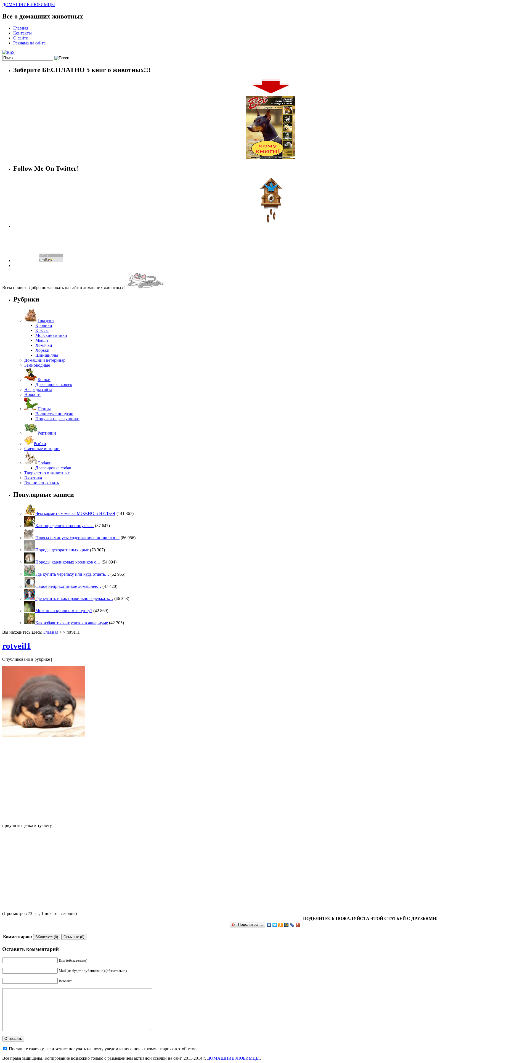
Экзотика (33, 477)
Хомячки (43, 345)
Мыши (41, 340)
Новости (32, 394)
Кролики (43, 325)
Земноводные (37, 365)
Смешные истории (42, 448)
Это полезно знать (41, 482)
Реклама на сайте (29, 43)
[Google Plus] (298, 925)
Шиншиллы (46, 355)
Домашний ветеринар (44, 360)
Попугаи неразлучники (57, 418)
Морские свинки (51, 335)
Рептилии (47, 433)
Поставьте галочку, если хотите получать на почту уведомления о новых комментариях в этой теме (102, 1048)
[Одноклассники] (280, 925)
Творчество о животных (47, 472)
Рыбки (40, 443)
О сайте (20, 38)
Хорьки (42, 350)
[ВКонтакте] (269, 925)
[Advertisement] (265, 780)
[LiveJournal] (292, 925)
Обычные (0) (73, 937)
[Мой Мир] (286, 925)
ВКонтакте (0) (46, 937)
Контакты (22, 33)
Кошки (44, 379)
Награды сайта (38, 389)
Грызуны (46, 320)
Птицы (44, 408)
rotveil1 (16, 646)
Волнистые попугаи (54, 413)
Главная (20, 28)
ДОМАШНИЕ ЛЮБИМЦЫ (28, 4)
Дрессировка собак (53, 468)
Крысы (42, 330)
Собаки (45, 463)
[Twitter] (275, 925)
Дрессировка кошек (53, 384)
